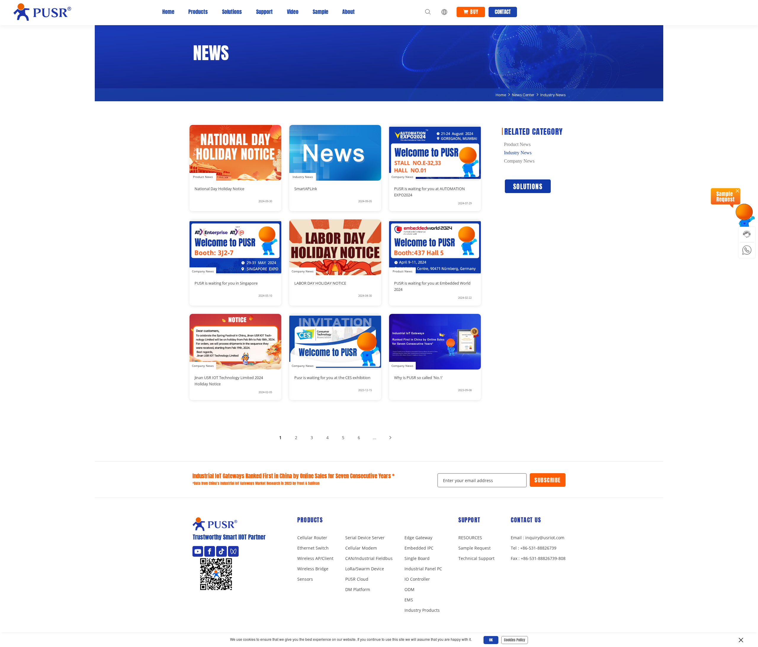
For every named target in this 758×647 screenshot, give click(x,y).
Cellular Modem (361, 548)
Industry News (553, 95)
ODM (409, 589)
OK (491, 640)
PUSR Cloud (356, 579)
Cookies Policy (514, 640)
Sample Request (474, 548)
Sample (320, 12)
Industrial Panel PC (423, 568)
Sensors (305, 579)
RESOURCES (470, 537)
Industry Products (422, 610)
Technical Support (476, 558)
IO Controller (417, 579)
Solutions (232, 12)
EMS (408, 600)
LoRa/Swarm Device (364, 568)
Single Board (417, 558)
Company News (519, 161)
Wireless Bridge (312, 568)
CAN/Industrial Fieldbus (369, 558)
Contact (503, 12)
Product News (517, 144)
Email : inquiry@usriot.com (537, 537)
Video (292, 12)
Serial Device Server (365, 537)
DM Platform (357, 589)
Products (198, 12)
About (348, 12)
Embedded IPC (418, 548)
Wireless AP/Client (315, 558)
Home (168, 12)
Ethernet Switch (313, 548)
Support (264, 12)
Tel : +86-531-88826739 (533, 548)
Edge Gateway (418, 537)
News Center (523, 95)
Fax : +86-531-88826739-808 (538, 558)
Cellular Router (312, 537)
